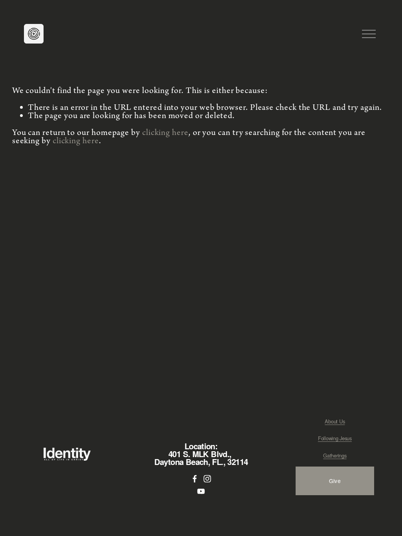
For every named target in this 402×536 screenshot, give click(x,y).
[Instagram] (207, 479)
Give (335, 481)
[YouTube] (201, 491)
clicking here (165, 133)
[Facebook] (195, 479)
